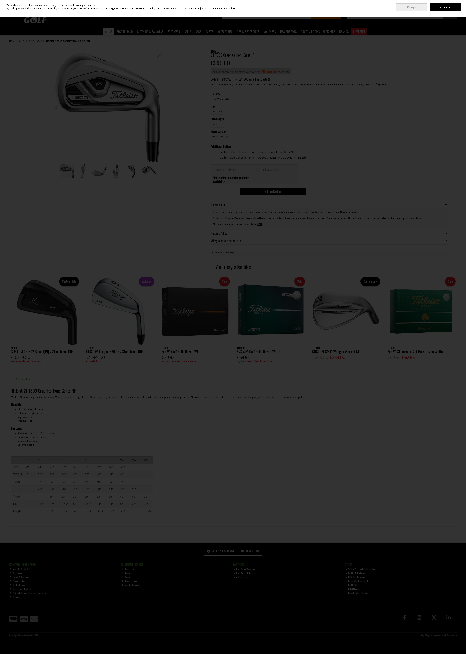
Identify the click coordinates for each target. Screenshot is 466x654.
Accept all (445, 7)
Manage (411, 7)
